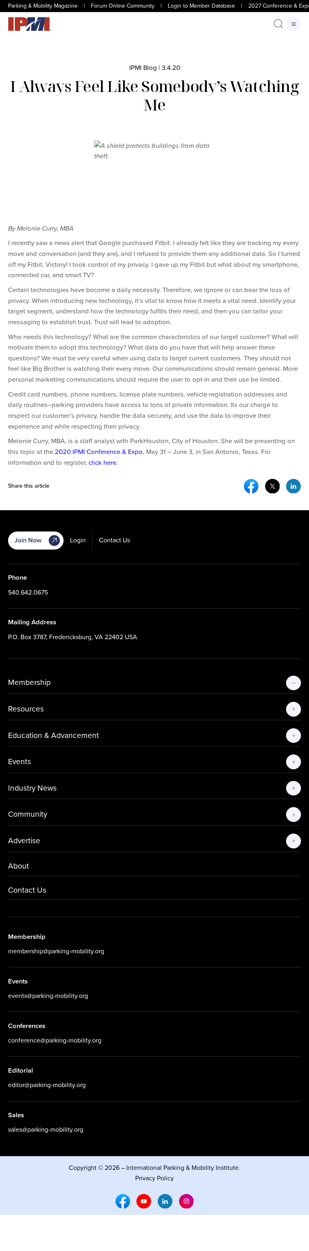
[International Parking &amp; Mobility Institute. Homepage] (30, 24)
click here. (103, 463)
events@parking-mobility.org (48, 995)
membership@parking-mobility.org (56, 951)
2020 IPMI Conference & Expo (99, 452)
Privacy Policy (154, 1178)
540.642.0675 (28, 592)
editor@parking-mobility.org (47, 1085)
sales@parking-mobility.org (45, 1129)
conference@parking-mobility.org (54, 1040)
